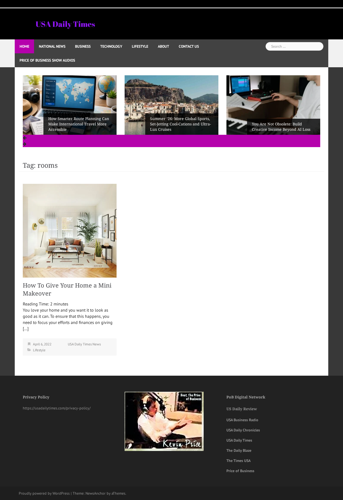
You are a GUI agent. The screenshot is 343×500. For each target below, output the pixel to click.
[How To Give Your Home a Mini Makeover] (70, 230)
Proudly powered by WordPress (44, 493)
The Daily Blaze (238, 450)
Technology (111, 46)
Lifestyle (140, 46)
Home (24, 46)
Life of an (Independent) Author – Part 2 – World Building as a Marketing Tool (282, 124)
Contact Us (189, 46)
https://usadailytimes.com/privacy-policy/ (57, 408)
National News (52, 46)
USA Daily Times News (84, 344)
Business (83, 46)
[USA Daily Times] (65, 23)
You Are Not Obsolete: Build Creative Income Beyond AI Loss (179, 127)
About (163, 46)
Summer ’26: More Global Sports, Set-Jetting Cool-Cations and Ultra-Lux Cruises (78, 124)
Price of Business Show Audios (47, 60)
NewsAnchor (95, 493)
